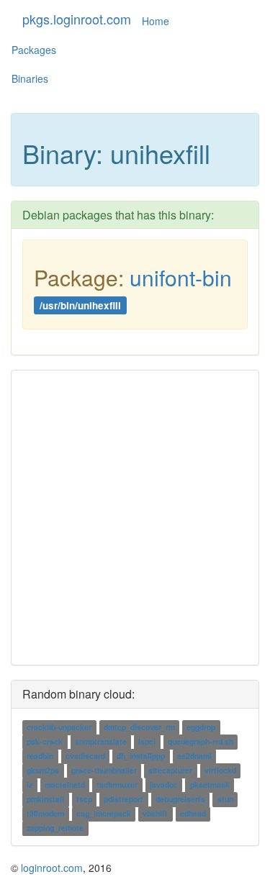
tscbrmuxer (117, 785)
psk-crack (45, 742)
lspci (147, 742)
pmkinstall (45, 799)
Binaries (30, 78)
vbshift (155, 814)
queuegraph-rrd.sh (200, 742)
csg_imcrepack (103, 814)
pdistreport (123, 799)
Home (155, 21)
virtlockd (220, 770)
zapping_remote (55, 828)
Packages (34, 49)
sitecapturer (170, 770)
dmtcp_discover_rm (139, 727)
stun (225, 799)
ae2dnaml (194, 756)
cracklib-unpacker (59, 727)
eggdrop (200, 727)
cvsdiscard (85, 756)
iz (29, 785)
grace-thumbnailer (104, 770)
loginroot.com (52, 867)
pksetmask (210, 785)
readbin (40, 756)
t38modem (45, 814)
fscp (84, 799)
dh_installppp (141, 756)
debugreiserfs (180, 799)
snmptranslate (101, 742)
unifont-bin (181, 277)
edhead (193, 814)
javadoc (164, 785)
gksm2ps (43, 770)
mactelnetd (65, 785)
